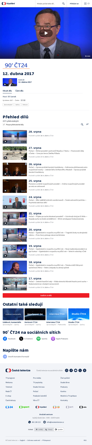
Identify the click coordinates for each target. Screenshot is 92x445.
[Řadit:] (87, 124)
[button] (46, 33)
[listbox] (49, 429)
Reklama (9, 382)
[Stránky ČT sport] (24, 407)
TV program (10, 378)
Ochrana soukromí (33, 440)
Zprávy (17, 104)
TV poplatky (37, 382)
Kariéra (63, 391)
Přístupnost (46, 440)
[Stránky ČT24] (9, 407)
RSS (85, 440)
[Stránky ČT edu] (82, 407)
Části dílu (19, 90)
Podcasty (64, 387)
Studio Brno (65, 382)
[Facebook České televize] (71, 370)
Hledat (63, 3)
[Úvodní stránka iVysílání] (10, 3)
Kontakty (64, 400)
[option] (39, 429)
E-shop (8, 396)
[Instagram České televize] (66, 370)
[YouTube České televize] (75, 370)
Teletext (9, 387)
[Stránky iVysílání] (41, 407)
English (22, 440)
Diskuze (25, 104)
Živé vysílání (65, 378)
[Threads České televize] (84, 370)
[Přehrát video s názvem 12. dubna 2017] (46, 33)
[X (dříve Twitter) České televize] (80, 370)
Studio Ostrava (38, 387)
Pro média (37, 378)
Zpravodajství (8, 104)
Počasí (35, 391)
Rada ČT (9, 391)
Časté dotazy (11, 400)
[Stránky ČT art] (69, 407)
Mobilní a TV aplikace (68, 396)
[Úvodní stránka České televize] (18, 370)
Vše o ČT (36, 400)
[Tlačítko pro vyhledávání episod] (82, 124)
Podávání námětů (40, 396)
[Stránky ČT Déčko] (56, 407)
